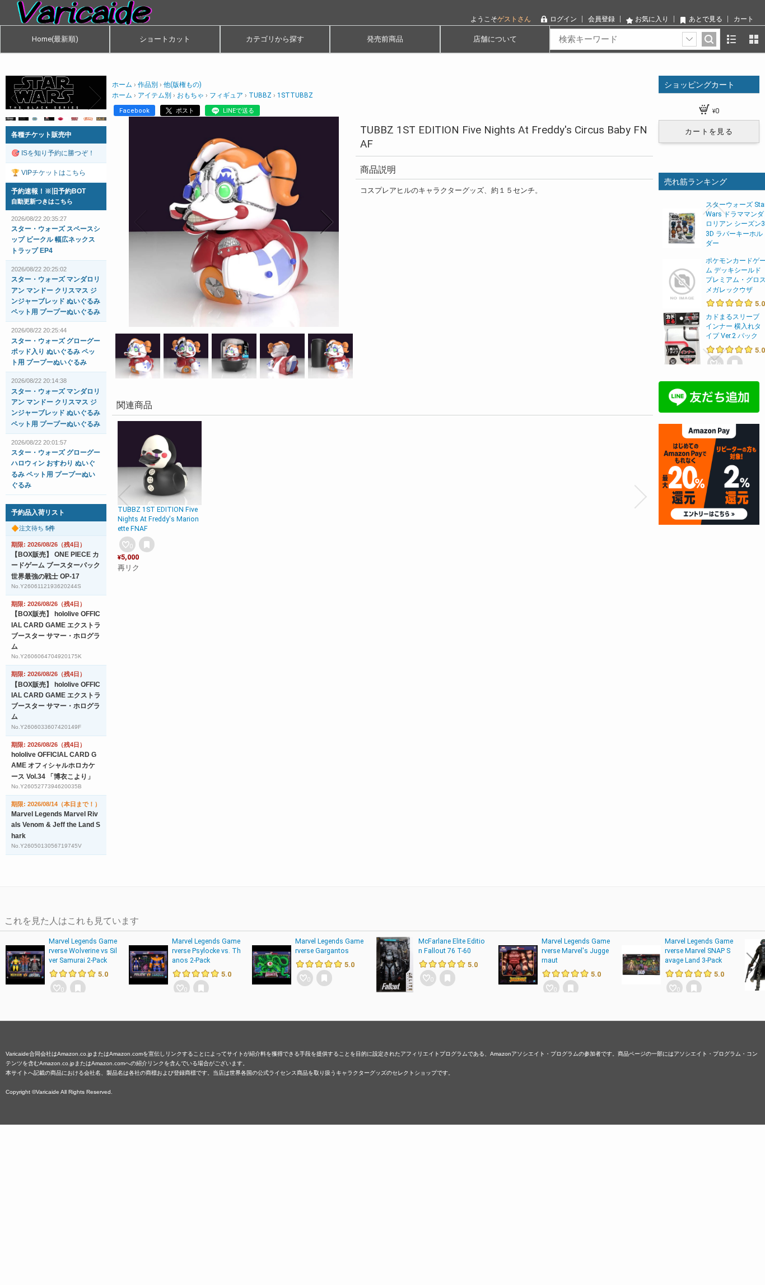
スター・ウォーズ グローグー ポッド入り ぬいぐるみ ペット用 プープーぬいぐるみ (55, 351)
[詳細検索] (689, 39)
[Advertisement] (336, 1203)
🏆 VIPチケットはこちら (48, 173)
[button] (141, 222)
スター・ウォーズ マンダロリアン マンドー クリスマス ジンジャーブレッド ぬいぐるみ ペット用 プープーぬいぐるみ (55, 295)
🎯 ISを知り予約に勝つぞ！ (53, 153)
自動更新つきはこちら (42, 201)
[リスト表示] (731, 39)
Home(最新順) (55, 39)
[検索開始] (709, 39)
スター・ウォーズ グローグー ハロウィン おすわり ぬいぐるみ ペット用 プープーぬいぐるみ (55, 469)
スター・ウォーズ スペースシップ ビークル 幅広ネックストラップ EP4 (55, 239)
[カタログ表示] (754, 39)
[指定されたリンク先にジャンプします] (56, 103)
